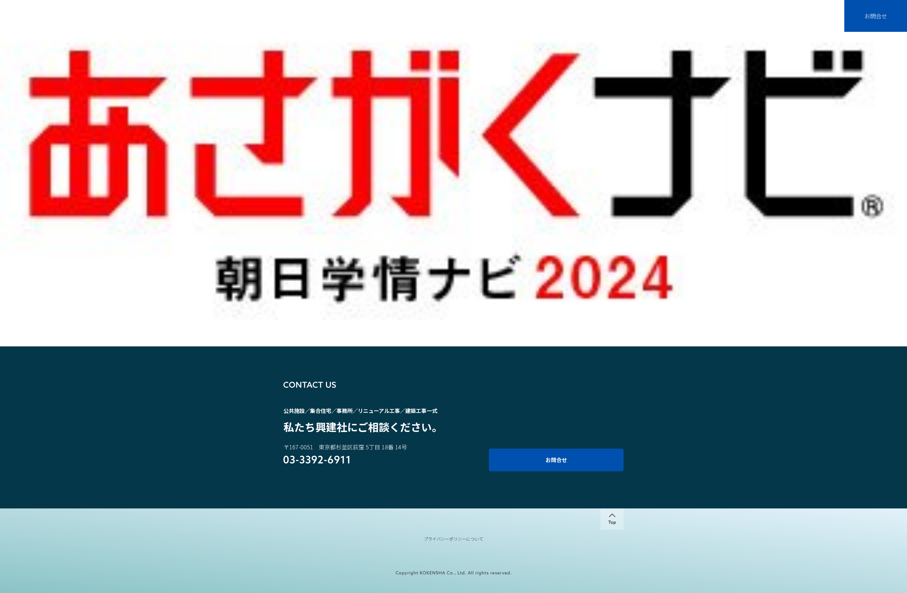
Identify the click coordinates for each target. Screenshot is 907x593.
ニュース (785, 23)
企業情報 (681, 23)
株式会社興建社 (55, 21)
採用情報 (819, 23)
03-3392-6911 (316, 460)
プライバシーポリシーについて (453, 539)
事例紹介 (750, 23)
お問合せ (875, 16)
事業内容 (716, 23)
